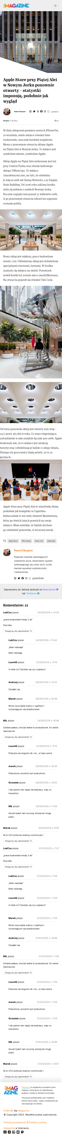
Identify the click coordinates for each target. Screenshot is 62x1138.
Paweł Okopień (20, 112)
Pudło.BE (8, 1110)
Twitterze (31, 593)
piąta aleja (51, 541)
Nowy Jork (39, 541)
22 (58, 121)
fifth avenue (26, 541)
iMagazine (26, 1087)
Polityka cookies (38, 1122)
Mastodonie (49, 589)
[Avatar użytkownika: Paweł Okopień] (6, 552)
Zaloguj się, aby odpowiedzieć (17, 631)
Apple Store (13, 541)
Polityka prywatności (15, 1122)
